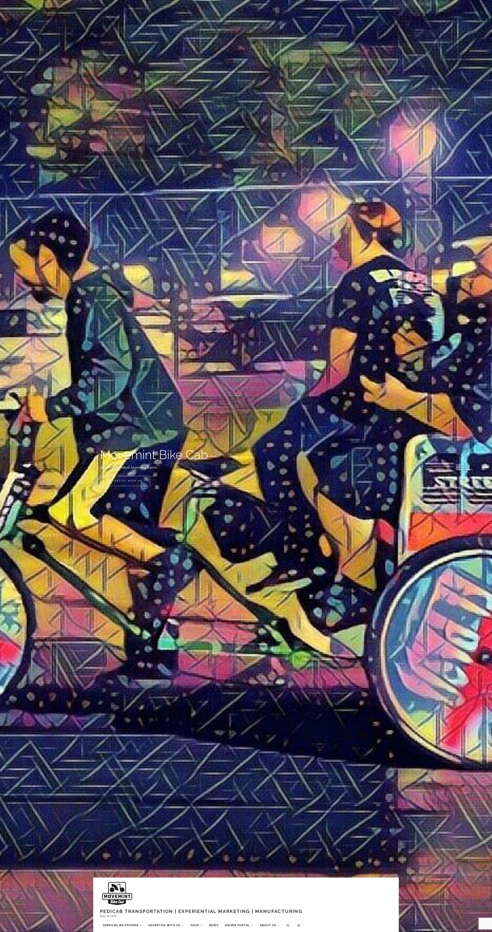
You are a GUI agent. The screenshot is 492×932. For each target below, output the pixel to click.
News (214, 925)
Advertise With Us (129, 482)
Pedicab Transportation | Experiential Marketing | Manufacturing (201, 911)
